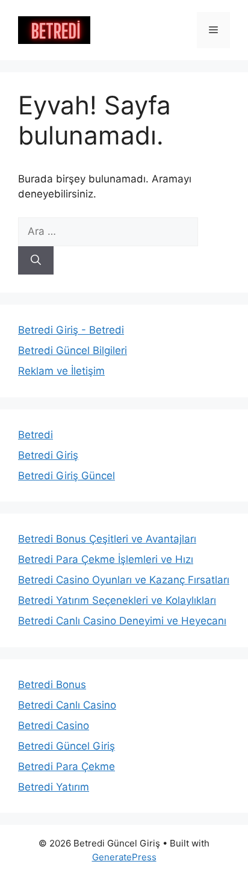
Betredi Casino (53, 725)
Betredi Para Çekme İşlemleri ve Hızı (105, 559)
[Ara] (36, 260)
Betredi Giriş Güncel (66, 476)
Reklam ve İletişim (61, 371)
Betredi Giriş (48, 455)
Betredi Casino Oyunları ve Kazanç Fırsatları (123, 580)
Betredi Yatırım (53, 787)
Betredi (35, 435)
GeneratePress (124, 857)
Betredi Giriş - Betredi (71, 330)
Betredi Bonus (52, 685)
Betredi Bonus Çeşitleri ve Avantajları (107, 539)
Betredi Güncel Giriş (66, 746)
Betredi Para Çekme (66, 766)
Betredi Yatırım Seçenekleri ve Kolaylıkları (117, 600)
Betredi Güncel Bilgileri (72, 350)
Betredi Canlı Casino (67, 705)
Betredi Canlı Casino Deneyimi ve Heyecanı (122, 621)
